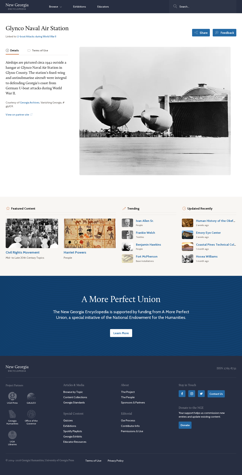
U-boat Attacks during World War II (36, 36)
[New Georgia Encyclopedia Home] (17, 6)
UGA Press (12, 402)
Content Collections (75, 397)
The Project (128, 392)
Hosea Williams (207, 256)
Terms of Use (93, 460)
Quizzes (68, 420)
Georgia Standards (74, 402)
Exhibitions (79, 6)
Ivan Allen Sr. (145, 221)
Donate (185, 425)
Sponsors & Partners (133, 402)
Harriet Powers (75, 252)
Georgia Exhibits (72, 436)
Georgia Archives (30, 102)
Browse (54, 6)
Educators (103, 6)
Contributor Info (130, 426)
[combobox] (202, 6)
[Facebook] (182, 393)
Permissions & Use (132, 431)
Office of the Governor (31, 422)
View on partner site (18, 114)
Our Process (128, 420)
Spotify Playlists (72, 431)
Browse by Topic (73, 392)
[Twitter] (201, 393)
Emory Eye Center (208, 232)
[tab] (12, 51)
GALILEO (31, 402)
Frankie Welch (145, 232)
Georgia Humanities (12, 422)
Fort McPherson (146, 256)
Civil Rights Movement (23, 252)
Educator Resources (74, 441)
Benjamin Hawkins (148, 244)
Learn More (121, 333)
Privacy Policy (115, 460)
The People (128, 397)
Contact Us (216, 394)
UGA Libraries (12, 443)
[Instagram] (191, 393)
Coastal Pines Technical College (218, 244)
